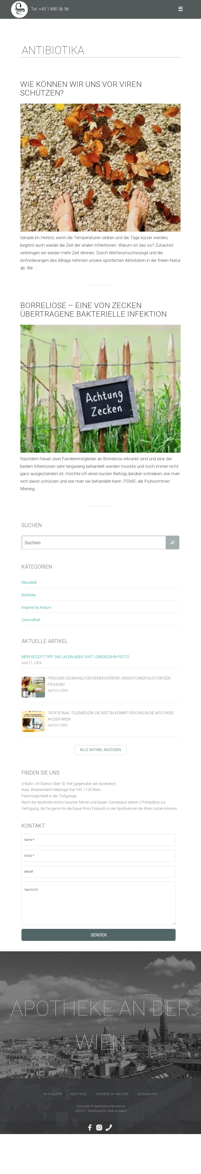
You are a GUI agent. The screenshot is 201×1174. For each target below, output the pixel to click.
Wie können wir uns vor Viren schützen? (81, 88)
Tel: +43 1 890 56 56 (50, 8)
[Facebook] (89, 1127)
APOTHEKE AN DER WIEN (100, 1025)
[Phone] (108, 1127)
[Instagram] (99, 1127)
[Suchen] (172, 542)
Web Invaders (116, 1111)
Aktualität (29, 582)
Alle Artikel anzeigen (100, 750)
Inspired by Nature (36, 607)
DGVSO (80, 1111)
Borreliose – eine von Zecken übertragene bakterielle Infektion (93, 309)
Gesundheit (30, 620)
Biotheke (28, 595)
